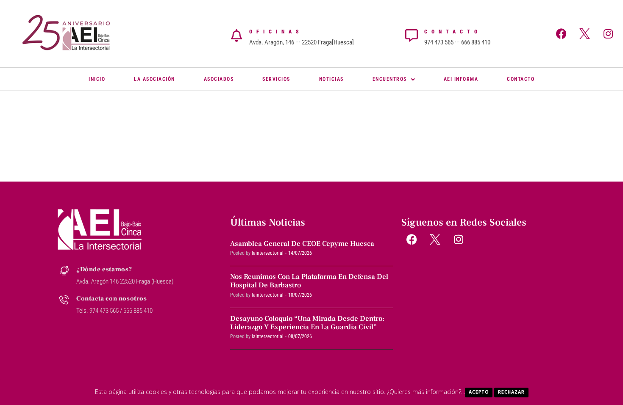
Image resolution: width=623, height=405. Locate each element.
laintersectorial (268, 253)
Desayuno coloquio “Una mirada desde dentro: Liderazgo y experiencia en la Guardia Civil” (307, 323)
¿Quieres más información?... (426, 392)
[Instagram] (608, 33)
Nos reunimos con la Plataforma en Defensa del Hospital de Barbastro (309, 281)
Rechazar (511, 392)
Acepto (479, 392)
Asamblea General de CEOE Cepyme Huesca (302, 243)
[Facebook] (561, 33)
